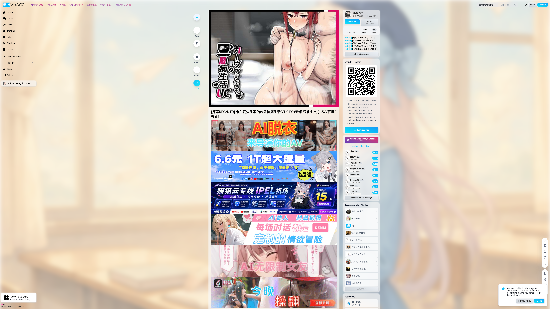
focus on (352, 21)
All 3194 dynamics (361, 54)
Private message (370, 22)
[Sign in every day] (545, 251)
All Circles (362, 289)
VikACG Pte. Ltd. (18, 307)
